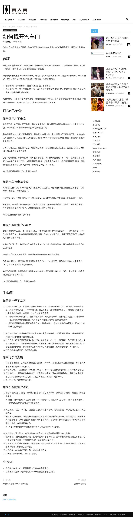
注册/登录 (97, 19)
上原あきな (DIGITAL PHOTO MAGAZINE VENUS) (116, 71)
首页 (4, 27)
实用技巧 (20, 27)
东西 (74, 19)
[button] (127, 20)
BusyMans (110, 93)
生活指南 (21, 19)
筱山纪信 (96, 152)
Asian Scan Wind (100, 148)
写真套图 (83, 19)
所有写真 (96, 121)
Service (109, 44)
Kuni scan (97, 160)
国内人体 (96, 136)
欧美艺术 (96, 140)
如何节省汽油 (80, 484)
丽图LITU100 (98, 132)
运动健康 (54, 19)
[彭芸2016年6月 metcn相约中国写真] (97, 43)
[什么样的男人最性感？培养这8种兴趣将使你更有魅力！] (97, 90)
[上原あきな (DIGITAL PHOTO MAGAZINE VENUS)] (97, 73)
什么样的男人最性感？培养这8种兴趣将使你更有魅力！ (117, 87)
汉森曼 (8, 42)
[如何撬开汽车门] (97, 56)
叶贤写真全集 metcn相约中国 (15, 484)
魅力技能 (8, 19)
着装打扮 (32, 19)
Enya (95, 167)
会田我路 (96, 156)
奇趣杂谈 (65, 19)
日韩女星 (96, 144)
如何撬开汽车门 (114, 53)
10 (129, 44)
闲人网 (7, 515)
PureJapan (97, 163)
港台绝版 (96, 125)
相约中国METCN (100, 129)
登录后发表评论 (9, 499)
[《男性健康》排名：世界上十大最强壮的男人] (97, 104)
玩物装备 (43, 19)
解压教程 (96, 171)
